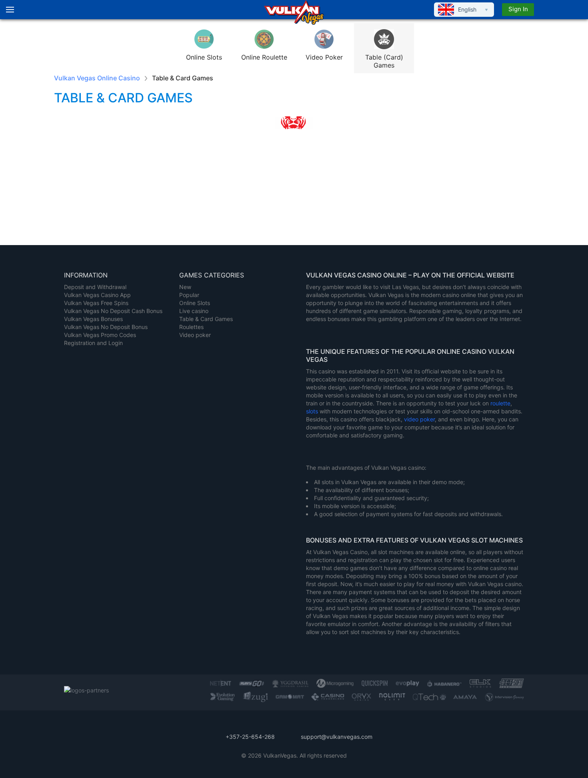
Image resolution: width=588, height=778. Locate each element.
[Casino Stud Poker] (94, 183)
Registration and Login (93, 342)
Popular (189, 294)
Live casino (193, 310)
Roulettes (191, 326)
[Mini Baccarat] (174, 183)
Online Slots (194, 302)
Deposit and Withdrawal (95, 286)
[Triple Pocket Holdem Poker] (254, 183)
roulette (500, 403)
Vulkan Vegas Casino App (97, 294)
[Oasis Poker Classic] (494, 183)
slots (313, 411)
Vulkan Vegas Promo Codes (100, 334)
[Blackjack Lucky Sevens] (414, 183)
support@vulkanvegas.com (336, 736)
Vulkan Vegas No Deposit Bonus (106, 326)
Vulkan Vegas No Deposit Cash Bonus (113, 310)
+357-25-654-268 (250, 736)
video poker (419, 419)
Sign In (518, 9)
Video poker (195, 334)
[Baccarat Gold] (334, 183)
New (185, 286)
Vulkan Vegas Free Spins (96, 302)
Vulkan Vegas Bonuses (93, 318)
